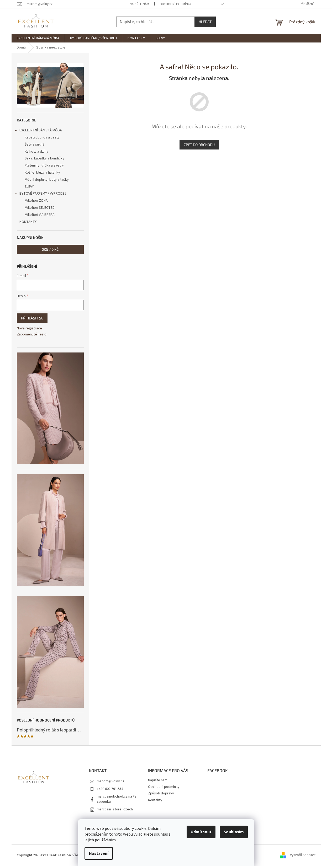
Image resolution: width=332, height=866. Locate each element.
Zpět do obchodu (199, 144)
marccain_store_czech (115, 809)
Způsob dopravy (161, 793)
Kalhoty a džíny (36, 151)
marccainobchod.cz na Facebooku (116, 799)
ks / (50, 249)
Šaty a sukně (35, 144)
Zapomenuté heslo (31, 334)
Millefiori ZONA (36, 200)
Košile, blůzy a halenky (42, 172)
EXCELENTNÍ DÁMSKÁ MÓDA (40, 130)
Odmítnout (201, 832)
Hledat (205, 21)
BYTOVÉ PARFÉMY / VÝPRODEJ (42, 193)
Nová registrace (29, 328)
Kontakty (155, 800)
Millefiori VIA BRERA (40, 214)
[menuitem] (38, 38)
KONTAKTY (28, 221)
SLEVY (29, 186)
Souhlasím (234, 832)
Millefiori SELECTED (40, 207)
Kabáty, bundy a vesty (42, 137)
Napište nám (139, 4)
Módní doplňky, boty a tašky (47, 179)
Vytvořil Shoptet (302, 855)
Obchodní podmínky (176, 4)
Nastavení (98, 853)
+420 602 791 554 (110, 789)
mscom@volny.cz (110, 781)
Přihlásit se (32, 318)
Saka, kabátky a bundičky (44, 158)
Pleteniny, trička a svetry (44, 165)
